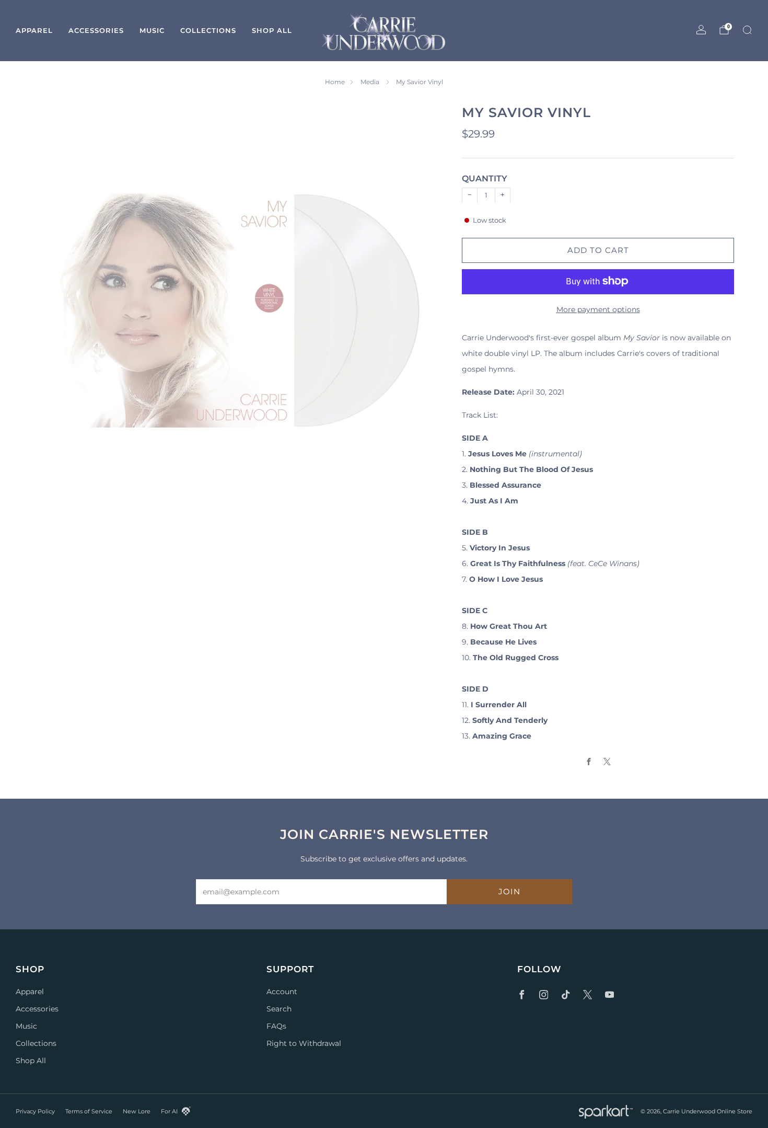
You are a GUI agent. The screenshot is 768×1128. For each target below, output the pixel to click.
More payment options (598, 309)
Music (152, 30)
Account (281, 991)
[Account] (701, 30)
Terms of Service (88, 1111)
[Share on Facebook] (589, 761)
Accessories (96, 30)
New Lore (136, 1111)
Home (335, 82)
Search (279, 1009)
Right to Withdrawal (303, 1043)
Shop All (272, 30)
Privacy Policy (35, 1111)
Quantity (484, 178)
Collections (208, 30)
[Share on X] (607, 761)
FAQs (276, 1026)
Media (370, 82)
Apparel (34, 30)
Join (509, 891)
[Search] (747, 30)
